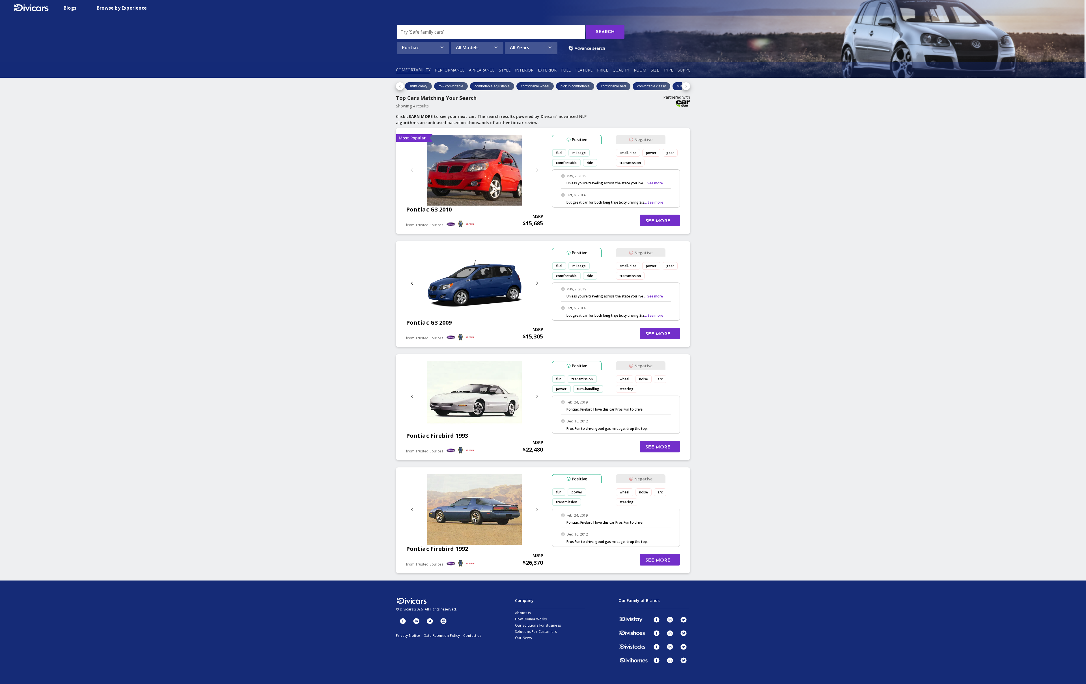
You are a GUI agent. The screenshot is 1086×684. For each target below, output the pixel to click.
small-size (628, 152)
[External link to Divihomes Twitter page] (683, 660)
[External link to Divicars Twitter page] (430, 621)
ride (590, 162)
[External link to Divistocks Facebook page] (656, 646)
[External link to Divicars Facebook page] (403, 621)
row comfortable (451, 86)
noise (643, 379)
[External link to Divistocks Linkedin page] (670, 646)
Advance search (590, 48)
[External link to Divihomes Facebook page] (656, 660)
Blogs (70, 8)
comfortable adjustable (492, 86)
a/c (660, 379)
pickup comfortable (575, 86)
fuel (559, 152)
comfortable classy (651, 86)
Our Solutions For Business (538, 625)
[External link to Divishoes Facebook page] (656, 633)
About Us (523, 612)
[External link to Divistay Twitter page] (683, 619)
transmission (630, 162)
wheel (625, 379)
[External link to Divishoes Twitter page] (683, 633)
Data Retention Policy (442, 635)
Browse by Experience (122, 8)
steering (627, 389)
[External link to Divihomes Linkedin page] (670, 660)
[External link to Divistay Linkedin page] (670, 619)
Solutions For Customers (536, 631)
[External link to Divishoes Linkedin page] (670, 633)
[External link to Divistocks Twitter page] (683, 646)
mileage (579, 152)
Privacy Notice (408, 635)
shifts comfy (418, 86)
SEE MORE (657, 221)
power (651, 152)
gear (670, 152)
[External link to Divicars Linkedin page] (416, 621)
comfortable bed (613, 86)
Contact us (472, 635)
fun (558, 379)
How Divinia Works (531, 619)
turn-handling (588, 389)
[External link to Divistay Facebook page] (656, 619)
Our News (523, 637)
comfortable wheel (535, 86)
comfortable (566, 162)
